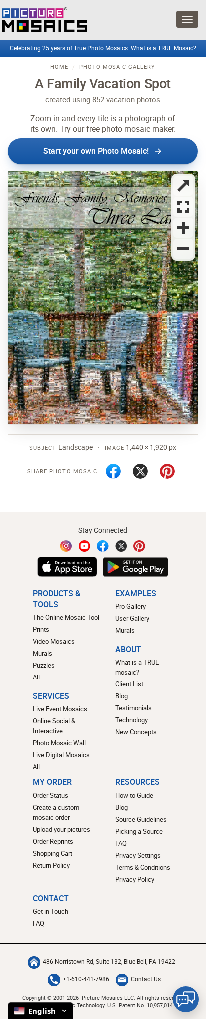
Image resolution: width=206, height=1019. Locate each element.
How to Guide (135, 795)
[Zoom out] (184, 249)
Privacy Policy (135, 879)
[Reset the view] (184, 207)
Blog (122, 695)
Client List (130, 683)
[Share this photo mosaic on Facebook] (113, 471)
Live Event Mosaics (60, 708)
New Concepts (136, 731)
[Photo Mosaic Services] (44, 19)
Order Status (50, 795)
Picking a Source (139, 831)
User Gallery (133, 618)
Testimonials (134, 707)
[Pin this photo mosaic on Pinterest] (167, 471)
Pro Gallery (131, 606)
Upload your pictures (61, 829)
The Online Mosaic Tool (66, 617)
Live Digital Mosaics (61, 754)
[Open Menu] (187, 19)
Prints (41, 629)
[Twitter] (122, 546)
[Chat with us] (186, 999)
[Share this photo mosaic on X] (141, 471)
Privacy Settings (138, 855)
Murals (42, 653)
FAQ (121, 843)
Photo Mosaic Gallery (118, 66)
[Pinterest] (140, 546)
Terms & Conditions (143, 867)
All (36, 677)
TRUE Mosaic (176, 48)
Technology (132, 719)
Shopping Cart (52, 853)
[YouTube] (85, 546)
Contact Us (146, 979)
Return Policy (51, 865)
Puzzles (44, 665)
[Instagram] (66, 546)
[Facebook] (103, 546)
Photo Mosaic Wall (59, 742)
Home (59, 66)
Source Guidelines (141, 819)
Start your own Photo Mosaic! (96, 150)
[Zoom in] (184, 228)
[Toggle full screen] (184, 186)
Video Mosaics (54, 641)
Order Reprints (53, 841)
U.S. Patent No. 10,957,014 (140, 1005)
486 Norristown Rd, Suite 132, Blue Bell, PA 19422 (109, 961)
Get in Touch (50, 911)
